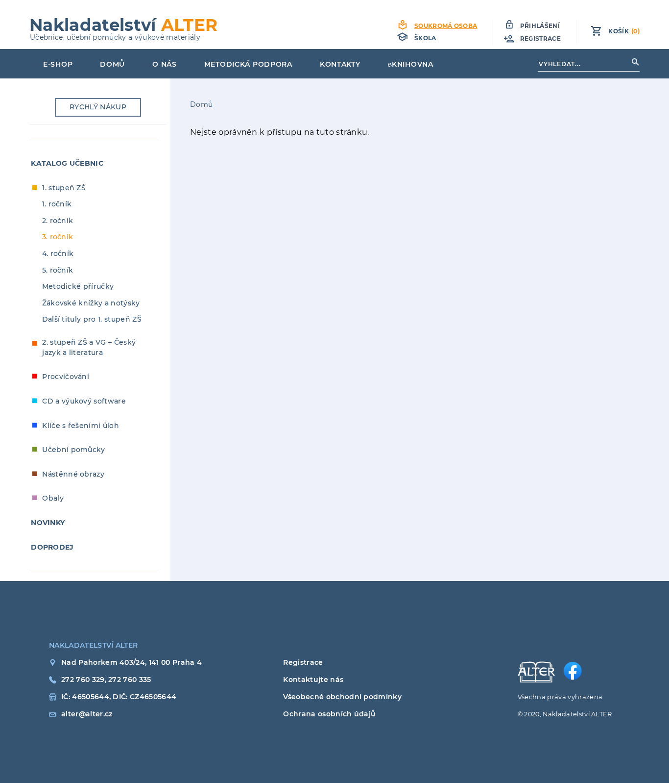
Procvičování (65, 376)
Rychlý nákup (98, 107)
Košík (624, 31)
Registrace (540, 38)
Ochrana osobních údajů (329, 713)
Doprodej (52, 547)
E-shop (57, 64)
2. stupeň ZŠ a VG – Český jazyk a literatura (89, 347)
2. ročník (57, 220)
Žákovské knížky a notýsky (91, 303)
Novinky (48, 522)
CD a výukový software (84, 401)
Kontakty (340, 64)
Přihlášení (540, 25)
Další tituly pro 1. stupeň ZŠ (92, 319)
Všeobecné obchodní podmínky (342, 696)
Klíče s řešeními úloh (80, 425)
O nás (164, 64)
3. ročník (57, 236)
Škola (425, 38)
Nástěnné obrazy (73, 474)
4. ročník (58, 253)
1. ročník (57, 204)
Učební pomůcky (73, 449)
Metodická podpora (248, 64)
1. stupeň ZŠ (64, 187)
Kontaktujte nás (313, 679)
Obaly (53, 498)
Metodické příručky (78, 286)
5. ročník (57, 270)
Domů (112, 64)
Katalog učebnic (67, 163)
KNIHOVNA (412, 64)
